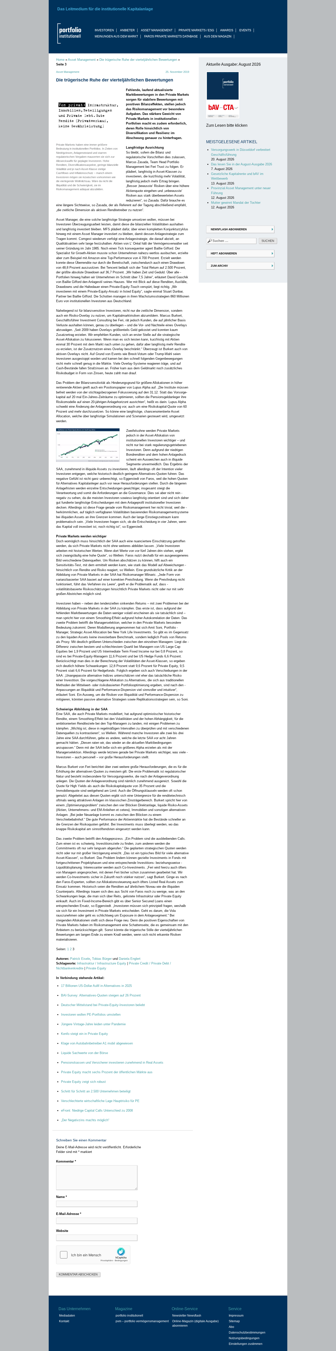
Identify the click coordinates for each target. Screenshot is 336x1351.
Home (60, 60)
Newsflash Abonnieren (229, 229)
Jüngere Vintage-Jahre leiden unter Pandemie (93, 1024)
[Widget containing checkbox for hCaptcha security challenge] (93, 1254)
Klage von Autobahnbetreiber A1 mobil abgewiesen (97, 1043)
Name (61, 1197)
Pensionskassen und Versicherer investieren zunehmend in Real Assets (112, 1062)
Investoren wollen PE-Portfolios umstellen (91, 1014)
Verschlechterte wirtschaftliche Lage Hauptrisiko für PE (100, 1101)
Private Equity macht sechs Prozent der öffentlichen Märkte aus (107, 1072)
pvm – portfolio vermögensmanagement (142, 1321)
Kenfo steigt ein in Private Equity (84, 1034)
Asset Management (82, 60)
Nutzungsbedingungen (244, 1338)
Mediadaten (67, 1315)
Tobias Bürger (102, 959)
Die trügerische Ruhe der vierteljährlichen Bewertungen (138, 60)
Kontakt (64, 1321)
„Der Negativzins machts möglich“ (85, 1120)
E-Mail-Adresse (68, 1214)
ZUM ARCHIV (219, 265)
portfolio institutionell (129, 1315)
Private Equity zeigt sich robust (83, 1082)
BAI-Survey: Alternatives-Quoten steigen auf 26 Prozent (101, 995)
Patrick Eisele (80, 959)
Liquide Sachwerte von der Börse (84, 1053)
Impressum (236, 1315)
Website (62, 1231)
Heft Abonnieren (224, 253)
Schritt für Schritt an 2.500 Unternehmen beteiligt (96, 1091)
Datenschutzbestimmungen (247, 1332)
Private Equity (96, 968)
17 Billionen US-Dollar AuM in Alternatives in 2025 (96, 986)
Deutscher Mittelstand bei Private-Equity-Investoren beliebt (103, 1005)
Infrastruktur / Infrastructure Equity (101, 963)
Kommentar (66, 1161)
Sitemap (234, 1321)
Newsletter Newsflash (186, 1315)
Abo (231, 1327)
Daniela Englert (129, 959)
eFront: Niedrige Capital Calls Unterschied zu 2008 (97, 1110)
